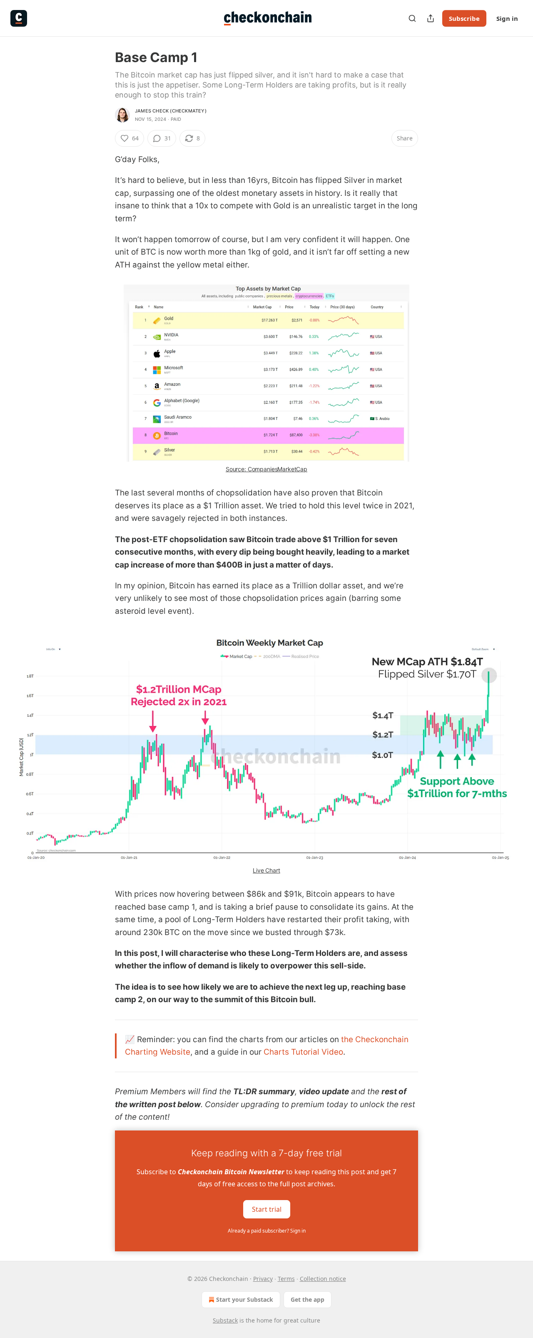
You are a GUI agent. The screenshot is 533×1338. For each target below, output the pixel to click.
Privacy (263, 1279)
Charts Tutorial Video (303, 1052)
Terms (286, 1279)
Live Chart (266, 870)
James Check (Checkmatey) (171, 111)
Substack (225, 1320)
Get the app (307, 1299)
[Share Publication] (430, 18)
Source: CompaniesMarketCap (266, 469)
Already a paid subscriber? (267, 1230)
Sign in (507, 18)
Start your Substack (244, 1299)
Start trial (266, 1208)
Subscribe (464, 18)
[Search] (412, 18)
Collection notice (323, 1279)
